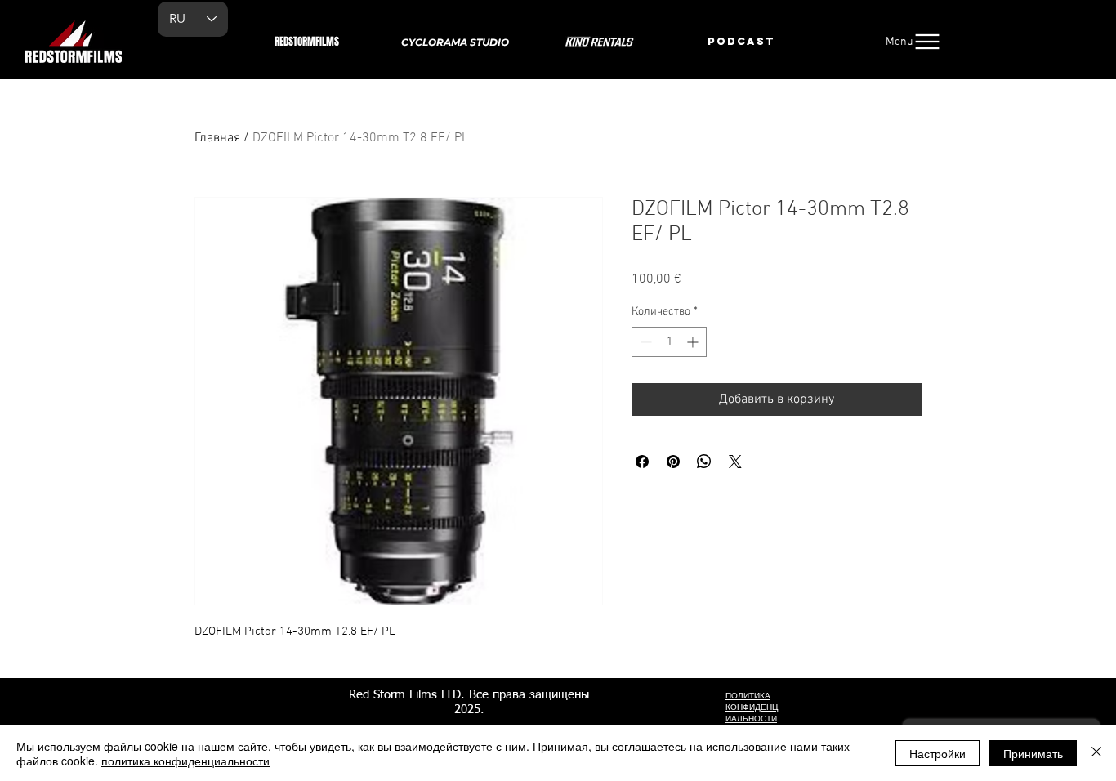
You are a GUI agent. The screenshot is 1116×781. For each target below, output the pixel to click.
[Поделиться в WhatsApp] (704, 461)
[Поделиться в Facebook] (642, 461)
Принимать (1033, 753)
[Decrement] (644, 342)
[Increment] (694, 342)
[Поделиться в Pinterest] (673, 461)
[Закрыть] (1096, 753)
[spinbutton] (669, 342)
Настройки (937, 753)
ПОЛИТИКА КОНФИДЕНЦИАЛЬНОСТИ (751, 707)
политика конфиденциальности (185, 760)
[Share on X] (735, 461)
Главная (217, 138)
